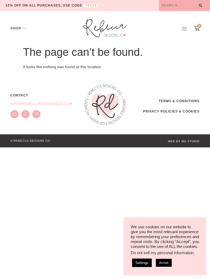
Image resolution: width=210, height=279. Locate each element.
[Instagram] (14, 114)
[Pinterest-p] (36, 114)
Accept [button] (163, 262)
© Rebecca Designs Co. (30, 140)
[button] (184, 28)
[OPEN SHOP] (24, 28)
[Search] (200, 5)
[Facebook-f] (25, 114)
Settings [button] (141, 263)
